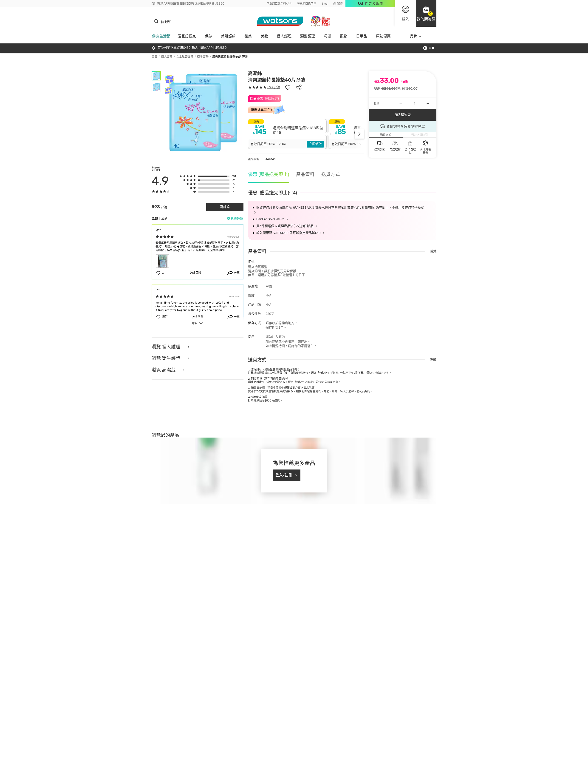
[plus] (427, 103)
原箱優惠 (383, 36)
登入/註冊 (283, 475)
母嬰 (327, 36)
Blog (325, 3)
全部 (155, 218)
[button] (426, 13)
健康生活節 (161, 36)
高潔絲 (255, 73)
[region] (294, 765)
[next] (359, 134)
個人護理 (284, 36)
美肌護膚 (228, 36)
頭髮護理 (307, 36)
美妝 (264, 36)
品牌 (413, 36)
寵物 (343, 36)
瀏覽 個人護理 (166, 346)
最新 (164, 218)
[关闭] (581, 765)
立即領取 (315, 144)
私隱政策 (301, 766)
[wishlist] (287, 87)
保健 (208, 36)
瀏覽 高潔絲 (164, 370)
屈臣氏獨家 (187, 36)
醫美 (248, 36)
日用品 (361, 36)
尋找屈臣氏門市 (306, 3)
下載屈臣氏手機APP (279, 3)
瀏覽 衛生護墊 (166, 358)
